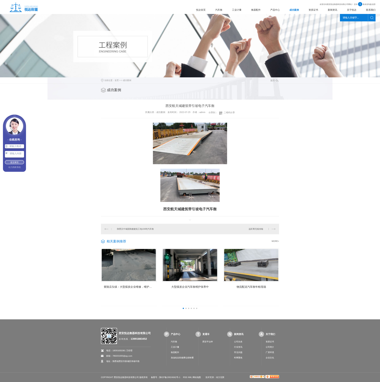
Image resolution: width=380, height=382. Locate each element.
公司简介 (270, 347)
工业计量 (237, 10)
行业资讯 (238, 347)
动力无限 (220, 377)
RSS (185, 377)
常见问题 (238, 352)
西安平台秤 (207, 341)
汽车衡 (218, 10)
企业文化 (270, 357)
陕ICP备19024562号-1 (169, 377)
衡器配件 (256, 10)
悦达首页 (201, 10)
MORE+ (275, 241)
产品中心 (275, 10)
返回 (272, 80)
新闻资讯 (332, 10)
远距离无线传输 (256, 229)
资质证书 (313, 10)
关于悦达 (351, 10)
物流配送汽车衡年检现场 (251, 286)
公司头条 (238, 341)
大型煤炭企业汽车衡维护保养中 (190, 286)
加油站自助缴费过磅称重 (182, 357)
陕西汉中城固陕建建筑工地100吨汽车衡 (135, 229)
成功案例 (294, 10)
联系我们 (371, 10)
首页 (117, 80)
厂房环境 (270, 352)
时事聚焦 (238, 357)
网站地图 (197, 377)
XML (190, 377)
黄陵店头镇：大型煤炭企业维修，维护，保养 (130, 286)
